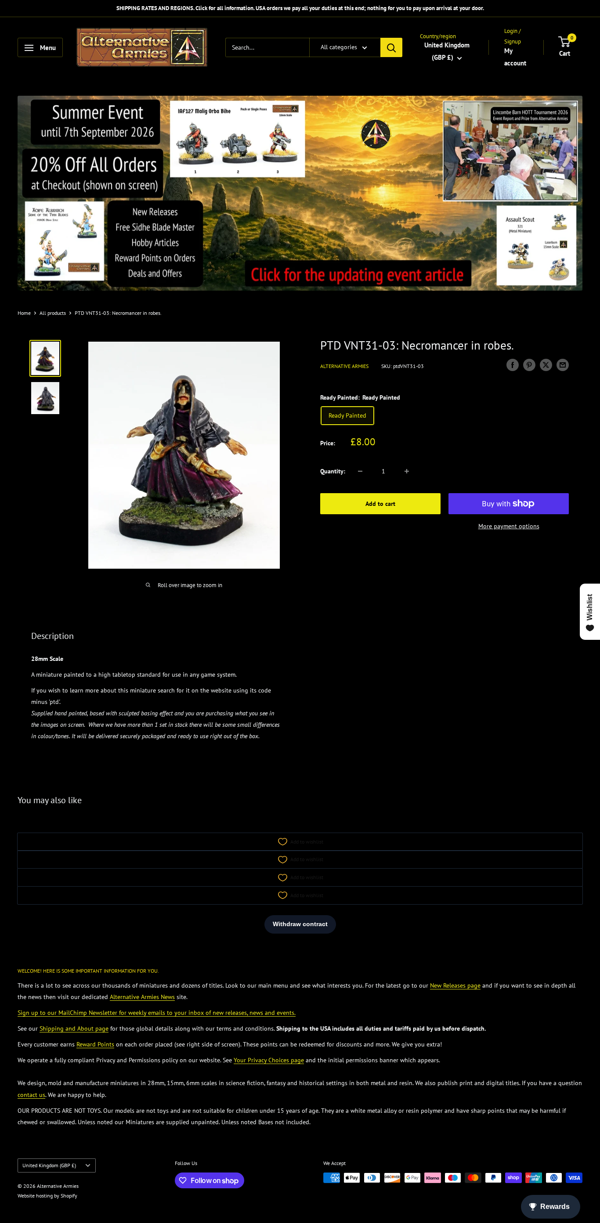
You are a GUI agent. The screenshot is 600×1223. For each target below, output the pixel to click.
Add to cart (380, 504)
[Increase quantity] (407, 471)
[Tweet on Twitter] (546, 365)
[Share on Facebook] (512, 365)
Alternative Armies (344, 366)
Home (24, 313)
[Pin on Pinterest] (529, 365)
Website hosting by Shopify (47, 1195)
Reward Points (95, 1044)
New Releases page (455, 985)
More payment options (508, 526)
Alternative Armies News (142, 997)
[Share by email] (563, 365)
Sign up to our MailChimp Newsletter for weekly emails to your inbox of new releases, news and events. (157, 1013)
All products (53, 313)
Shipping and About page (74, 1028)
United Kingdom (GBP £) (49, 1165)
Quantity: (332, 471)
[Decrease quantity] (360, 471)
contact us (31, 1095)
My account (515, 57)
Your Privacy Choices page (269, 1060)
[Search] (391, 48)
